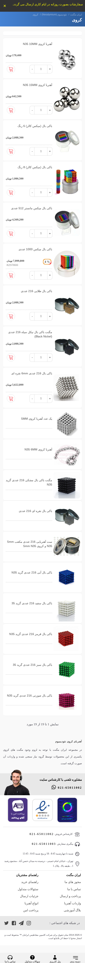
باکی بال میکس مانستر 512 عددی (31, 208)
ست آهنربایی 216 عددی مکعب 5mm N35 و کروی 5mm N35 (29, 544)
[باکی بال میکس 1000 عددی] (66, 264)
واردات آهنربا (72, 903)
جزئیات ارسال (29, 896)
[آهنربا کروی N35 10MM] (66, 58)
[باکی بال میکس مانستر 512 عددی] (66, 222)
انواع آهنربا (31, 903)
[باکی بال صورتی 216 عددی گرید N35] (66, 700)
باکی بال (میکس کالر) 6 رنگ (35, 126)
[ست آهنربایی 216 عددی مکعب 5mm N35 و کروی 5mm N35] (66, 546)
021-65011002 (70, 787)
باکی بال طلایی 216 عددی (36, 291)
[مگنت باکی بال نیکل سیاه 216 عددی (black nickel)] (66, 346)
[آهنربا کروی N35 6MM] (66, 454)
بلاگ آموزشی (72, 910)
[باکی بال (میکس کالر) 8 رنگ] (66, 181)
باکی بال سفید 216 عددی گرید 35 (32, 603)
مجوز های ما (73, 882)
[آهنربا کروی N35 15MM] (66, 99)
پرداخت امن (30, 910)
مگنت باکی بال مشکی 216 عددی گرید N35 (29, 482)
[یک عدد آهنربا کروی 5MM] (66, 423)
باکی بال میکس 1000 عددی (35, 249)
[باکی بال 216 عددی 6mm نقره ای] (66, 387)
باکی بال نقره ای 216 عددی (35, 511)
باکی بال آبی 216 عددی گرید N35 (32, 572)
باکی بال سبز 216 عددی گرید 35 (32, 664)
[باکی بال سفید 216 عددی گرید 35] (66, 608)
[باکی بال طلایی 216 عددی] (66, 305)
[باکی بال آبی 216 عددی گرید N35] (66, 577)
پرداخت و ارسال (70, 896)
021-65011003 (44, 843)
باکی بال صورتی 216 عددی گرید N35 (29, 695)
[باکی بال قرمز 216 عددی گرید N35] (66, 639)
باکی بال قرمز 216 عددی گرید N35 (30, 634)
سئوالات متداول (28, 889)
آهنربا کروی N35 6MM (38, 449)
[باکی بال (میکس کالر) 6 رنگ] (66, 140)
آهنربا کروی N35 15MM (37, 85)
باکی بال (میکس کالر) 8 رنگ (35, 167)
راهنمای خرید (29, 882)
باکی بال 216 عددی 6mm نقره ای (31, 373)
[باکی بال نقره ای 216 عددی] (66, 516)
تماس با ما (74, 889)
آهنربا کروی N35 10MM (37, 44)
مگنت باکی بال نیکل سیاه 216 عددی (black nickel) (30, 334)
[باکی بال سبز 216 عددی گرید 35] (66, 669)
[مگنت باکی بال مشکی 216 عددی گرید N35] (66, 485)
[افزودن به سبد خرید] (11, 70)
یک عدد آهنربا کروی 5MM (36, 418)
